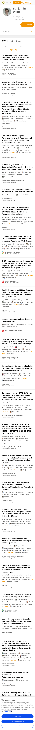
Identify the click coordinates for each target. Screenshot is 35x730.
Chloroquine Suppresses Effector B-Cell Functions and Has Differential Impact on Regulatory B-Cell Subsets (17, 238)
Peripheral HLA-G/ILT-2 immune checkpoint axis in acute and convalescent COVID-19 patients (17, 57)
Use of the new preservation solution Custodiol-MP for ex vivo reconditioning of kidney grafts (17, 621)
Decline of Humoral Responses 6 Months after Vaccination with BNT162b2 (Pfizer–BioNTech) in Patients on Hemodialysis (15, 210)
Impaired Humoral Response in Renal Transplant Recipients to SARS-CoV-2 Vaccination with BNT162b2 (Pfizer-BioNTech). (17, 512)
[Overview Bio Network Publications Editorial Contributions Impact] (17, 31)
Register (27, 2)
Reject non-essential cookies (17, 721)
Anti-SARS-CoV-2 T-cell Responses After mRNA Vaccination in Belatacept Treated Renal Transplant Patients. (17, 485)
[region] (17, 713)
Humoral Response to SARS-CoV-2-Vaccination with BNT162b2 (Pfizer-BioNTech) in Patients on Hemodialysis (16, 568)
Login (17, 2)
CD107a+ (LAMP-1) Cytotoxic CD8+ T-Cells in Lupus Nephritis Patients (16, 595)
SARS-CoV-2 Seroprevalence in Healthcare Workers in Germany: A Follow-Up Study (16, 540)
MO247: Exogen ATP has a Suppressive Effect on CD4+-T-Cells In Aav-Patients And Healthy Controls (17, 167)
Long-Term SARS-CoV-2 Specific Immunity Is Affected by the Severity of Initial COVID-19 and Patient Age (17, 341)
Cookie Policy (8, 711)
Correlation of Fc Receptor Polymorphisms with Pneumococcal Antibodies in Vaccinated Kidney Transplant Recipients (17, 139)
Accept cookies (17, 716)
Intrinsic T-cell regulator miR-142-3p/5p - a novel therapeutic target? (16, 694)
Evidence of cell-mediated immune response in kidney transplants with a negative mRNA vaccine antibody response (17, 458)
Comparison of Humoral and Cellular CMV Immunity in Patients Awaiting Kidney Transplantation (17, 368)
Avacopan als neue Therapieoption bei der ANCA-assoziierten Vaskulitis (17, 190)
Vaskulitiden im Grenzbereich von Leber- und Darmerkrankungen (16, 83)
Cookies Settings (17, 725)
